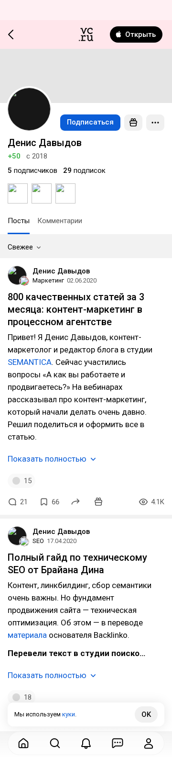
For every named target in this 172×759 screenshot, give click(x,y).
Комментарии (59, 220)
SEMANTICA (30, 362)
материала (27, 635)
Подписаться (90, 122)
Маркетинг (48, 280)
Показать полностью (47, 459)
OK (146, 714)
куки (68, 714)
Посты (19, 220)
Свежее (20, 247)
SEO (38, 540)
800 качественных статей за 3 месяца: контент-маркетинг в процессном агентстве (76, 309)
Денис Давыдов (61, 271)
